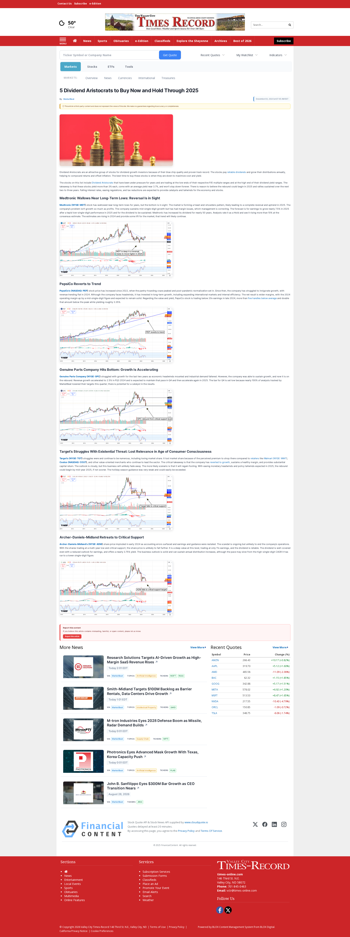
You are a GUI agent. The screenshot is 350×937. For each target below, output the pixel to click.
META (215, 689)
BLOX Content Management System (232, 926)
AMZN (215, 660)
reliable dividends (236, 172)
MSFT (173, 676)
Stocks (92, 67)
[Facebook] (265, 829)
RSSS (181, 676)
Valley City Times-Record (95, 926)
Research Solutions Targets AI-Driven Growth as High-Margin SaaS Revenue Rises (154, 659)
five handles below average (262, 298)
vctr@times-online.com (242, 890)
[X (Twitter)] (255, 829)
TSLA (214, 713)
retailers (255, 458)
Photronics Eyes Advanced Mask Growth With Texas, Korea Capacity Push (152, 754)
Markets (70, 67)
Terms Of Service (211, 831)
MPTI (165, 739)
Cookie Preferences (102, 931)
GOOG (215, 683)
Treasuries (168, 78)
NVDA (215, 701)
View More (197, 647)
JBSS (140, 802)
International (146, 78)
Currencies (125, 78)
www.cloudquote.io (196, 822)
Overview (91, 78)
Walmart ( (269, 458)
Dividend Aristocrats (102, 182)
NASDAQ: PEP (79, 290)
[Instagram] (284, 829)
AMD (214, 672)
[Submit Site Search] (289, 25)
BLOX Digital (267, 926)
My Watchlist (244, 55)
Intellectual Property (146, 707)
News (108, 78)
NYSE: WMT (280, 458)
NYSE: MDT (79, 205)
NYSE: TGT (76, 458)
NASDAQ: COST (77, 462)
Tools (129, 67)
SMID (173, 707)
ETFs (111, 67)
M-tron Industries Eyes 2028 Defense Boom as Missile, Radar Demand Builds (154, 722)
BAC (214, 678)
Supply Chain (143, 739)
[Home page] (175, 22)
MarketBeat (117, 676)
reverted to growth (220, 462)
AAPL (215, 666)
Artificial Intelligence (146, 676)
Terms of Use (158, 926)
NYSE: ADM (95, 544)
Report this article (72, 636)
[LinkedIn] (274, 829)
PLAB (172, 770)
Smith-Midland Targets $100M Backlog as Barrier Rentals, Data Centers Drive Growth (149, 691)
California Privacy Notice (74, 931)
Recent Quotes (210, 55)
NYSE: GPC (94, 376)
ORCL (215, 707)
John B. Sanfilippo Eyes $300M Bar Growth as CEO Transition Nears (151, 786)
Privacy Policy (186, 831)
